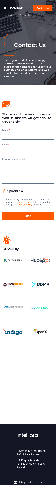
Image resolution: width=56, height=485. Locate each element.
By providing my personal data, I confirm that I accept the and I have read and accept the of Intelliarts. (30, 202)
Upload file (15, 191)
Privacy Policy (25, 204)
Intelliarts (8, 15)
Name (6, 130)
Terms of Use (24, 202)
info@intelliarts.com (31, 482)
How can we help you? (13, 159)
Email (5, 144)
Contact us (43, 8)
